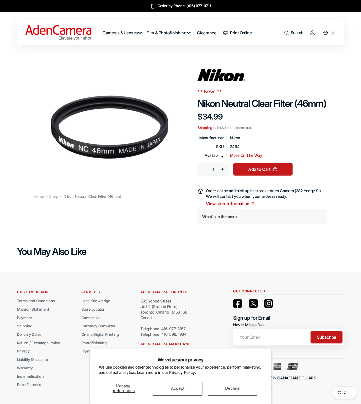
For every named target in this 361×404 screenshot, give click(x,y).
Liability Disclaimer (33, 359)
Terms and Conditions (36, 301)
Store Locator (93, 309)
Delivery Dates (29, 334)
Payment (24, 317)
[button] (293, 33)
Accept (177, 388)
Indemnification (30, 376)
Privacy (23, 351)
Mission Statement (33, 309)
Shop (53, 196)
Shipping (204, 128)
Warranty (25, 368)
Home (39, 196)
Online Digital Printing (100, 334)
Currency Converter (98, 326)
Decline (232, 388)
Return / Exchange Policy (38, 343)
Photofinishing (94, 343)
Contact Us (90, 317)
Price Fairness (29, 384)
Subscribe (326, 337)
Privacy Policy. (182, 372)
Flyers (86, 351)
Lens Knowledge (95, 301)
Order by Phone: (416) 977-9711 (184, 5)
